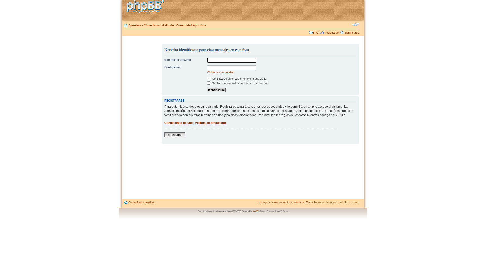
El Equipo (262, 202)
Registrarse (331, 32)
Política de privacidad (210, 123)
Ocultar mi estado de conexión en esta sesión (239, 83)
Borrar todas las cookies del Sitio (291, 202)
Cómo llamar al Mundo (159, 25)
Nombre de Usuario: (177, 59)
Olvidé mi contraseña (220, 72)
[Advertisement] (142, 120)
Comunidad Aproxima (191, 25)
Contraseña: (172, 67)
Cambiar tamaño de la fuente (355, 24)
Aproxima (134, 25)
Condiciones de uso (178, 123)
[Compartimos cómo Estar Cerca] (146, 7)
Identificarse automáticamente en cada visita (238, 78)
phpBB (255, 211)
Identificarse (351, 32)
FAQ (316, 32)
